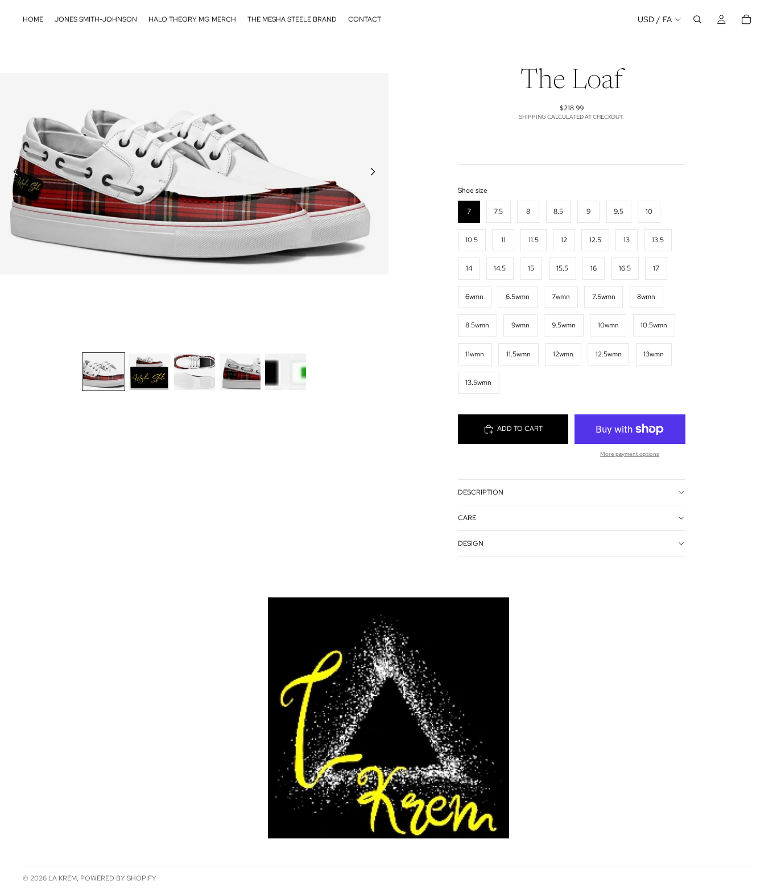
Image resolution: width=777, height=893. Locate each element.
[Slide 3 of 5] (194, 372)
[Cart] (746, 19)
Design (470, 543)
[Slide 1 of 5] (103, 372)
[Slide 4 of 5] (240, 372)
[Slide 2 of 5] (149, 372)
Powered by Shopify (118, 878)
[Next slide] (375, 173)
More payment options (629, 454)
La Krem (62, 878)
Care (467, 517)
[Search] (697, 19)
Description (480, 492)
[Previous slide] (12, 173)
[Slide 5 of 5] (285, 372)
